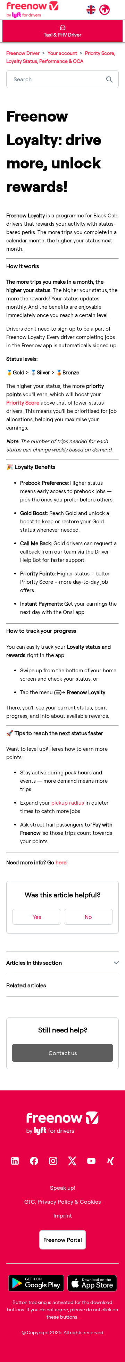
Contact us (63, 1052)
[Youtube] (91, 1161)
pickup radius (67, 802)
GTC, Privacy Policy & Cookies (62, 1201)
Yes (37, 916)
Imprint (62, 1215)
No (88, 916)
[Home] (32, 9)
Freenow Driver (23, 53)
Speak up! (62, 1187)
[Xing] (110, 1161)
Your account (63, 53)
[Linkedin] (15, 1161)
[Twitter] (72, 1161)
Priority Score (22, 402)
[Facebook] (34, 1161)
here (61, 862)
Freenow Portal (62, 1239)
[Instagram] (53, 1161)
